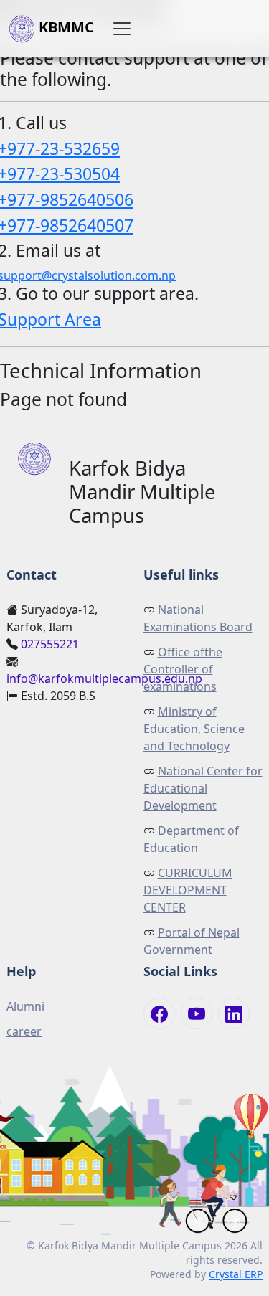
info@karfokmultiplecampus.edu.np (104, 678)
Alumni (25, 1006)
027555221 (50, 644)
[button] (122, 28)
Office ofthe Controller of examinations (182, 669)
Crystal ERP (236, 1274)
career (24, 1031)
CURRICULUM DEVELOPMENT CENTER (187, 890)
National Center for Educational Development (203, 788)
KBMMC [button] (64, 27)
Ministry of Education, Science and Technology (194, 729)
